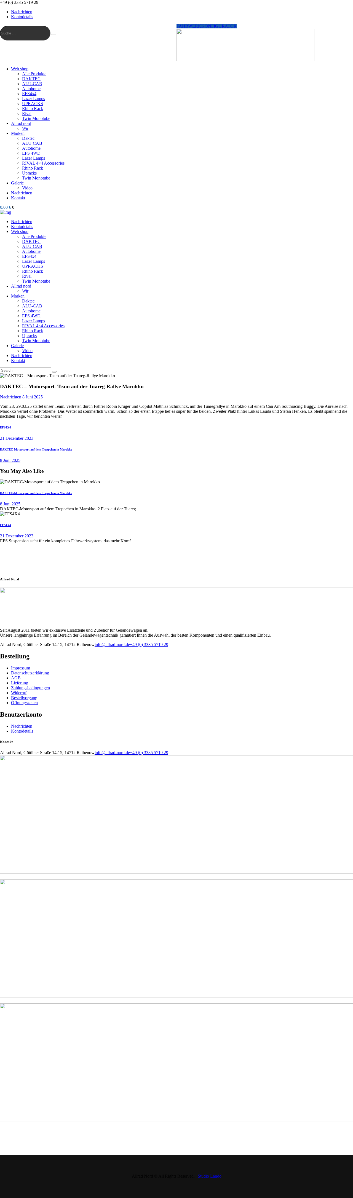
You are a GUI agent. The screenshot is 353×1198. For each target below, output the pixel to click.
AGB (16, 678)
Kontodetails (22, 731)
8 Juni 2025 (32, 397)
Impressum (20, 668)
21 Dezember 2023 (16, 536)
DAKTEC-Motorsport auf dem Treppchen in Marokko (36, 493)
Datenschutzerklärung (30, 673)
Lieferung (19, 682)
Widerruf (18, 692)
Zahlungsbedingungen (30, 687)
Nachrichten (10, 397)
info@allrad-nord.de (112, 644)
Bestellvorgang (24, 697)
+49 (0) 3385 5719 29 (149, 644)
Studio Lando (209, 1176)
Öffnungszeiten (24, 702)
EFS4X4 (5, 525)
